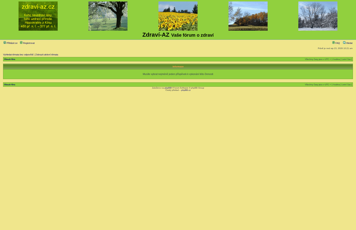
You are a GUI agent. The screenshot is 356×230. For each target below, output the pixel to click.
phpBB (168, 88)
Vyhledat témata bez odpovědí (18, 54)
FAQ (337, 43)
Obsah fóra (9, 59)
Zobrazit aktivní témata (46, 54)
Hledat (348, 43)
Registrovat (28, 43)
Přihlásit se (12, 43)
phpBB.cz (186, 90)
